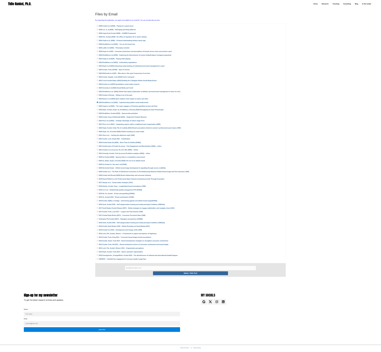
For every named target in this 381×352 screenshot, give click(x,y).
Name (26, 309)
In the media (366, 4)
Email (25, 319)
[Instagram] (217, 302)
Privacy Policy (197, 348)
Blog (356, 4)
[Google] (204, 302)
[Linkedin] (223, 302)
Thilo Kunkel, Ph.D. (19, 3)
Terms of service (184, 348)
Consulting (347, 4)
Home (315, 4)
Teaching (335, 4)
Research (325, 4)
